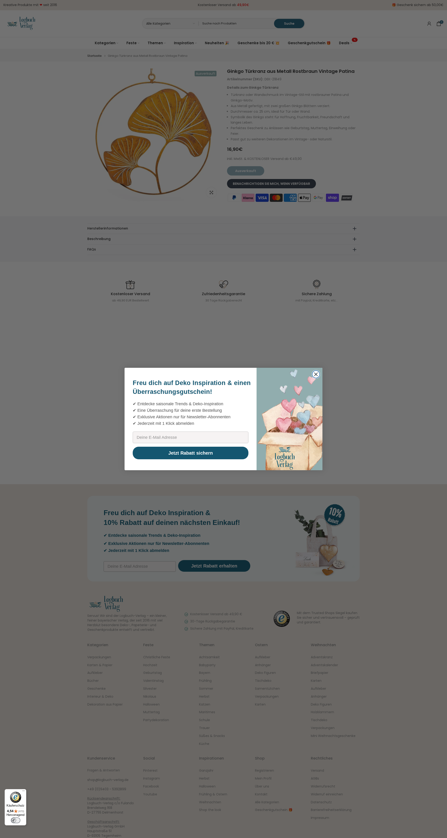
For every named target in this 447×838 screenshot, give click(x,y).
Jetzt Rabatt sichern (190, 453)
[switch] (15, 820)
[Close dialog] (316, 374)
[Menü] (23, 792)
